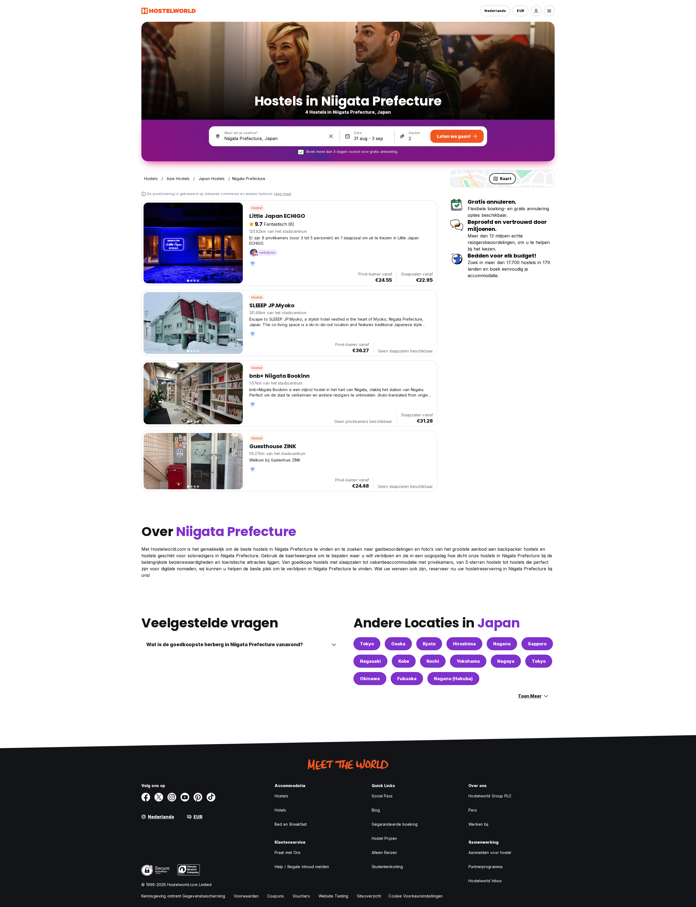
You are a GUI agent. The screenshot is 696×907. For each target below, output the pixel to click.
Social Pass (382, 796)
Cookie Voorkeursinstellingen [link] (416, 896)
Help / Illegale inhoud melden (302, 866)
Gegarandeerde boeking (395, 824)
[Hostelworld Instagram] (171, 797)
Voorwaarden (246, 896)
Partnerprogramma (485, 866)
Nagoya (505, 661)
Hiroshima (464, 643)
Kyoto (429, 643)
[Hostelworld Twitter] (158, 797)
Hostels (281, 796)
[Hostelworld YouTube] (185, 797)
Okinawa (370, 678)
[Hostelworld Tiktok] (211, 797)
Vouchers (301, 896)
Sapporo (537, 643)
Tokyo (367, 643)
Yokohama (468, 661)
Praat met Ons (287, 852)
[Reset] (330, 136)
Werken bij (478, 824)
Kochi (433, 661)
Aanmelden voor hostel (489, 852)
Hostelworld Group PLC (489, 796)
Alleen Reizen (384, 852)
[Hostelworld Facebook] (145, 797)
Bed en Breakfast (291, 824)
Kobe (403, 661)
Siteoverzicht (369, 896)
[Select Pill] (536, 10)
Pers (472, 810)
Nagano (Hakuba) (453, 678)
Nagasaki (370, 661)
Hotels (280, 810)
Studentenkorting (387, 866)
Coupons (275, 896)
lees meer (282, 194)
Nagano (502, 643)
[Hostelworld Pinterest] (198, 797)
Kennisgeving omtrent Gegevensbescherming (183, 896)
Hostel (256, 208)
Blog (376, 810)
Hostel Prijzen (384, 838)
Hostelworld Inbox (485, 880)
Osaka (398, 643)
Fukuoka (407, 678)
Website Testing (334, 896)
